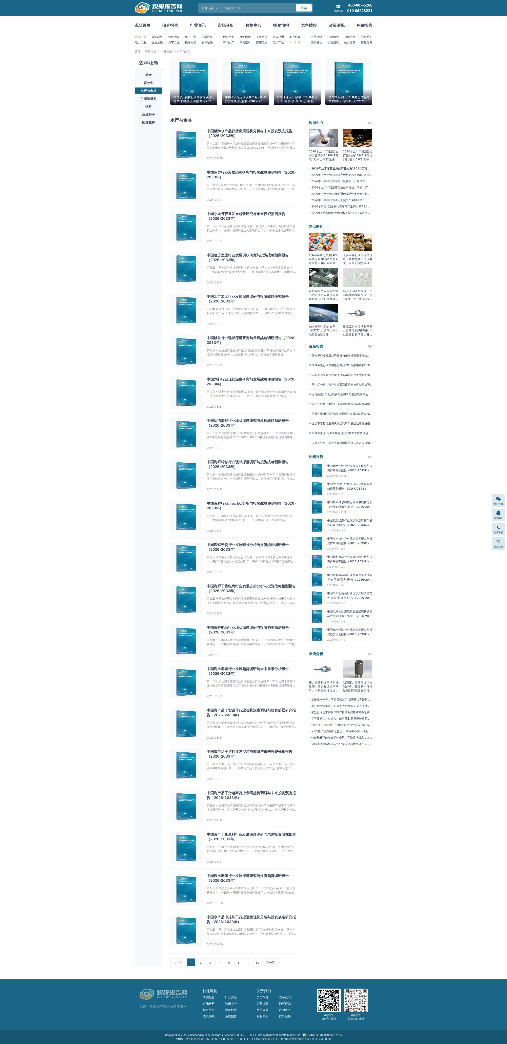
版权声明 (263, 1016)
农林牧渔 (207, 42)
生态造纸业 (148, 99)
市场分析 (226, 25)
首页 (137, 51)
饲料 (148, 106)
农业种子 (148, 114)
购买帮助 (285, 1003)
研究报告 (170, 25)
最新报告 (316, 346)
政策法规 (337, 25)
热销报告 (316, 456)
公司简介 (263, 997)
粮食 (148, 75)
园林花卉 (148, 122)
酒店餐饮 (316, 42)
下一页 (270, 962)
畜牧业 (148, 83)
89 (257, 962)
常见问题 (263, 1010)
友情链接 (285, 1016)
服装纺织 (366, 36)
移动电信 (245, 36)
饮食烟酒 (333, 42)
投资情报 (281, 25)
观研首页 (143, 25)
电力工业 (140, 42)
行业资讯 (198, 25)
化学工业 (190, 36)
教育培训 (278, 36)
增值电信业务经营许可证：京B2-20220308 (306, 1038)
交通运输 (157, 42)
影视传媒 (295, 36)
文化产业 (261, 36)
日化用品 (349, 36)
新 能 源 (140, 36)
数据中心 (253, 25)
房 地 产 (228, 42)
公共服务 (349, 42)
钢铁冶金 (173, 36)
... (248, 962)
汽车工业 (173, 42)
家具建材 (245, 42)
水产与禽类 (184, 51)
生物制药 (333, 36)
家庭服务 (366, 42)
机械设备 (207, 36)
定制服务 (285, 1010)
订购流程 (263, 1003)
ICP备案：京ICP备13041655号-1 (258, 1038)
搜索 (304, 8)
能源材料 (157, 36)
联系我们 (285, 997)
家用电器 (261, 42)
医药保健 (316, 36)
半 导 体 (295, 42)
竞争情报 (309, 25)
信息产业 (228, 36)
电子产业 (278, 42)
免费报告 (364, 25)
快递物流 (190, 42)
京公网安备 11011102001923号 (324, 1034)
